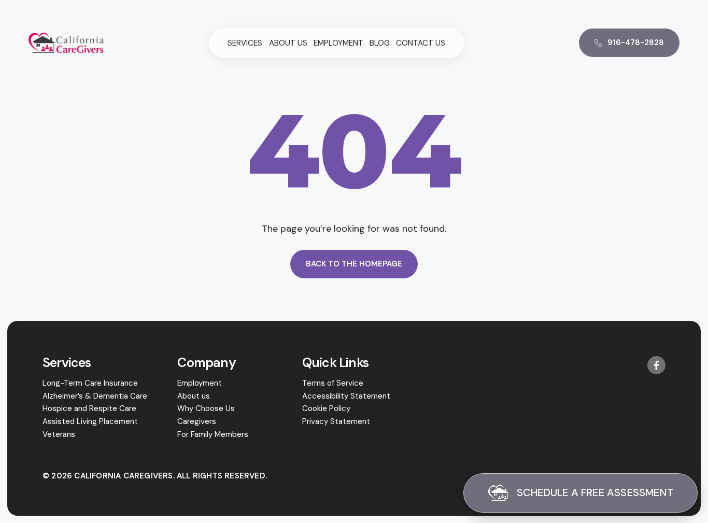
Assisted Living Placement (90, 421)
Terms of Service (332, 383)
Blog (380, 43)
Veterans (59, 434)
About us (288, 43)
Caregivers (196, 421)
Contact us (420, 43)
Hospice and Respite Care (89, 408)
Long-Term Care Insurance (90, 383)
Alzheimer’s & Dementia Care (95, 396)
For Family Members (212, 434)
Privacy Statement (336, 421)
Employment (338, 43)
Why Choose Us (206, 408)
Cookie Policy (326, 408)
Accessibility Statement (346, 396)
